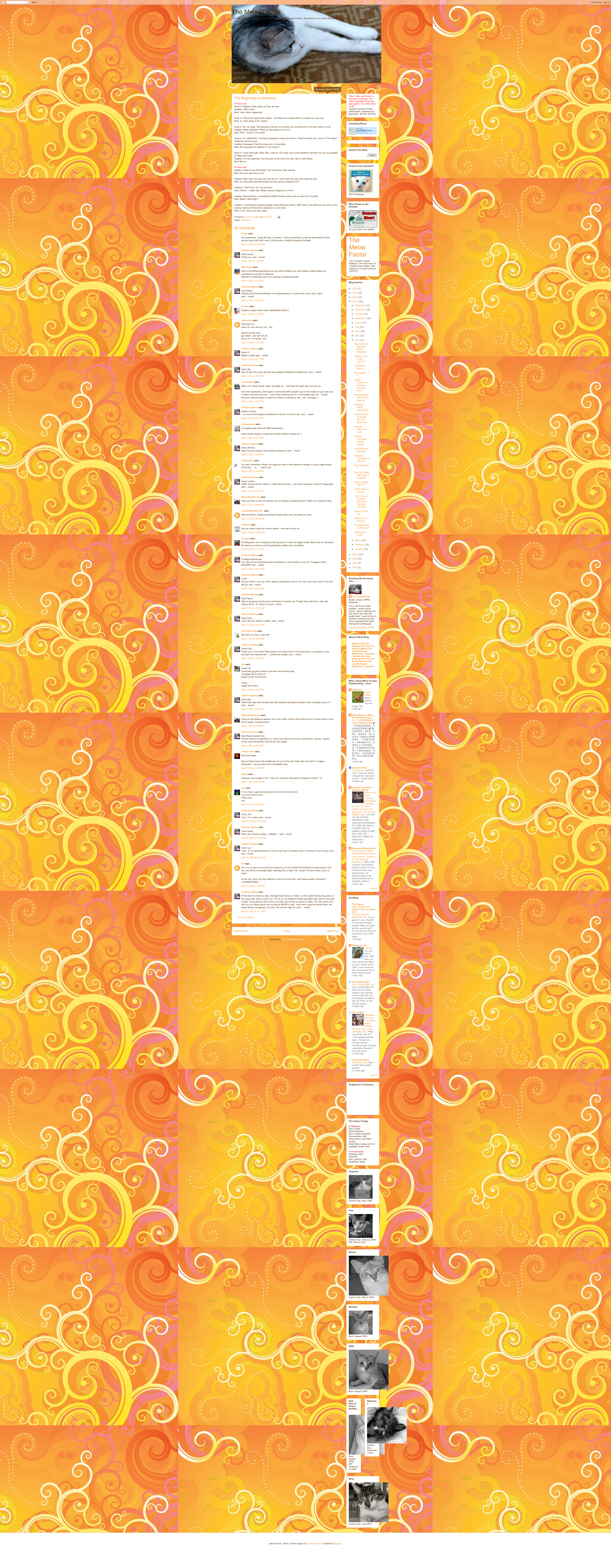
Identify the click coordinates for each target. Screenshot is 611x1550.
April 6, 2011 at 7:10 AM (252, 549)
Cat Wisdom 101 (361, 982)
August (359, 322)
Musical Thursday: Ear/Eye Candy (360, 440)
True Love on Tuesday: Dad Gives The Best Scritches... (361, 501)
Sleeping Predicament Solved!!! (361, 458)
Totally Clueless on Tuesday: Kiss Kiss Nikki (361, 385)
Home (287, 931)
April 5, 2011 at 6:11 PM (252, 491)
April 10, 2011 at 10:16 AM (253, 838)
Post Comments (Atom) (293, 939)
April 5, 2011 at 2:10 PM (252, 314)
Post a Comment (246, 917)
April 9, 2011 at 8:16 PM (252, 804)
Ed (242, 863)
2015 (355, 288)
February (360, 544)
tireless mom (247, 751)
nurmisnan (246, 320)
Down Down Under (360, 533)
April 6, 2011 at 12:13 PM (253, 658)
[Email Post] (278, 217)
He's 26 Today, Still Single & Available (361, 475)
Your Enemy (358, 770)
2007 (355, 563)
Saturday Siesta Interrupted (361, 407)
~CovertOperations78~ (252, 511)
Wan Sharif (246, 267)
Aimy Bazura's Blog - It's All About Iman (363, 716)
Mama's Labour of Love (360, 429)
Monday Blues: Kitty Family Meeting (361, 397)
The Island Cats (249, 631)
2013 (355, 292)
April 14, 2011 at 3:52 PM (253, 886)
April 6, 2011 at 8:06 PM (252, 726)
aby (243, 664)
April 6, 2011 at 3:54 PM (252, 689)
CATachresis (247, 460)
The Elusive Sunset (360, 367)
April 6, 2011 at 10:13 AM (253, 625)
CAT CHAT (357, 1012)
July (357, 327)
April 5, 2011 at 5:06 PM (252, 471)
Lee (243, 788)
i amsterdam (247, 382)
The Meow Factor (256, 11)
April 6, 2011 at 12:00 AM (253, 518)
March (358, 540)
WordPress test (359, 1062)
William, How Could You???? (360, 359)
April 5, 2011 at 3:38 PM (252, 401)
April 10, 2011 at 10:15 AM (253, 821)
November (360, 309)
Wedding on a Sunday (361, 519)
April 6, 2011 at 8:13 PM (252, 745)
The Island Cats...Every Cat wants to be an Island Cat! (364, 908)
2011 (355, 301)
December (360, 305)
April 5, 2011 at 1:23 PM (252, 280)
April (357, 340)
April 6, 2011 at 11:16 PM (252, 768)
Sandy (244, 233)
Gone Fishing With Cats (363, 984)
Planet (364, 130)
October (359, 314)
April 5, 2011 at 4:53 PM (252, 438)
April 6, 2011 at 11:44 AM (252, 639)
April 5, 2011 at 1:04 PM (252, 261)
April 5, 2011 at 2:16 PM (252, 342)
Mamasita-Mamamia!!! (364, 848)
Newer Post (240, 931)
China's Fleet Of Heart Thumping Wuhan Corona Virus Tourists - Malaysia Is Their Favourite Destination (363, 856)
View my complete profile (361, 627)
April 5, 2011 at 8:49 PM (252, 505)
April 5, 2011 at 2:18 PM (252, 376)
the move (246, 220)
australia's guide (362, 133)
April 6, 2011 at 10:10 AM (253, 569)
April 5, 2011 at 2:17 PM (252, 359)
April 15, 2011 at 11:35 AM (253, 911)
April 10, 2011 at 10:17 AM (253, 857)
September (361, 318)
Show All (373, 888)
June (358, 331)
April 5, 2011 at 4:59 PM (252, 454)
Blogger (337, 1543)
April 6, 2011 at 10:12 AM (253, 608)
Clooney (245, 538)
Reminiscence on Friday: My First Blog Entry (361, 418)
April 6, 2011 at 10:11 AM (252, 588)
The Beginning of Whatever (361, 526)
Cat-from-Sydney (249, 250)
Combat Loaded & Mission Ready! (362, 788)
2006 (355, 567)
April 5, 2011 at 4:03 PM (252, 418)
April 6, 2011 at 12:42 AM (253, 532)
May (357, 335)
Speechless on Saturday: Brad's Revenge (361, 347)
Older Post (333, 931)
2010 (355, 554)
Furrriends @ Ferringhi (361, 450)
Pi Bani (245, 306)
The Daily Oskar (360, 1060)
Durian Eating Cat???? (361, 483)
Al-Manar (245, 525)
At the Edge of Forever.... (361, 490)
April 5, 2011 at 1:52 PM (252, 300)
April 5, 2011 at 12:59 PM (253, 244)
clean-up (368, 948)
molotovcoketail (314, 1543)
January (359, 549)
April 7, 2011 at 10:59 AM (253, 782)
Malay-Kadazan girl (250, 497)
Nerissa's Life (359, 945)
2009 (355, 558)
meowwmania (248, 424)
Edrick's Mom (359, 767)
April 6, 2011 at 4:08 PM (252, 709)
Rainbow (357, 689)
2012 (355, 297)
